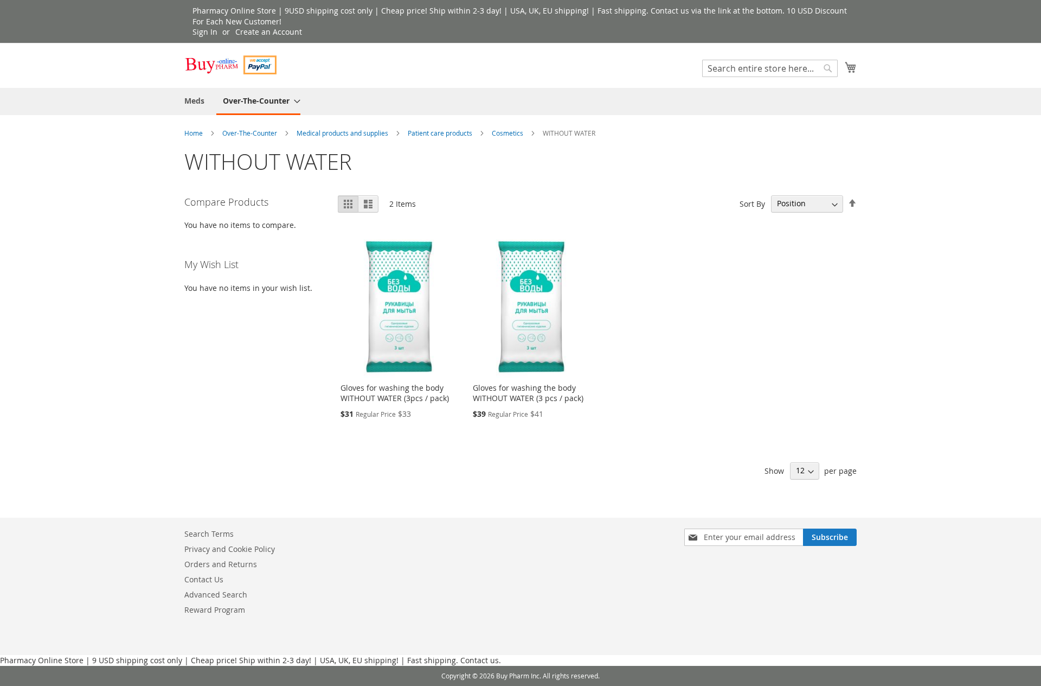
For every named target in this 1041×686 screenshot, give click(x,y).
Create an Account (268, 32)
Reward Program (214, 610)
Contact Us (203, 579)
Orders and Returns (220, 564)
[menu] (521, 101)
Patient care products (441, 133)
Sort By (752, 203)
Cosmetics (508, 133)
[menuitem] (194, 100)
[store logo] (230, 64)
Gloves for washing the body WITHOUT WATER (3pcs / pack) (394, 393)
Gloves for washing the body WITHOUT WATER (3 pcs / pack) (528, 393)
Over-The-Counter (250, 133)
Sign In (204, 32)
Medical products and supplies (343, 133)
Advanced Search (215, 594)
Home (194, 133)
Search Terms (209, 534)
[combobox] (770, 68)
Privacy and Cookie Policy (229, 549)
